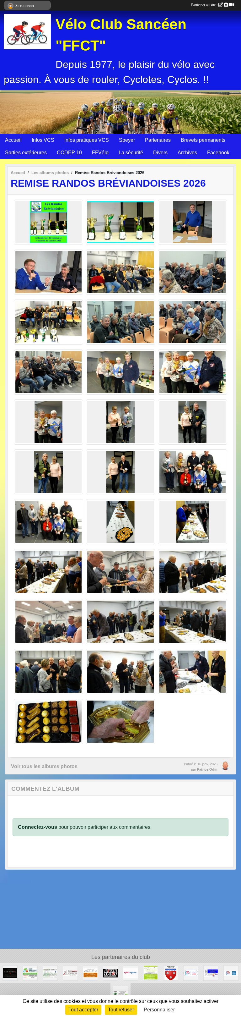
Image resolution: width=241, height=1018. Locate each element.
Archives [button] (187, 152)
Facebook (218, 152)
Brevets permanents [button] (203, 140)
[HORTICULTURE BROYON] (50, 972)
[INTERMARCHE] (70, 972)
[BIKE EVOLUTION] (150, 972)
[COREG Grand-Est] (230, 972)
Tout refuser (121, 1009)
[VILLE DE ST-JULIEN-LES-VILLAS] (170, 972)
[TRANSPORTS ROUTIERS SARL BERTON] (120, 992)
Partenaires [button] (158, 140)
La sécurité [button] (131, 152)
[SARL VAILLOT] (30, 972)
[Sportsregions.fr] (130, 972)
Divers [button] (160, 152)
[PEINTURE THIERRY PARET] (210, 972)
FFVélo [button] (100, 152)
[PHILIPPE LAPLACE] (10, 972)
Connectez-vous (37, 827)
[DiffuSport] (110, 972)
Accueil (13, 140)
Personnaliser (159, 1009)
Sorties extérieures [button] (26, 152)
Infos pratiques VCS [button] (86, 140)
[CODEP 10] (190, 972)
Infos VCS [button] (43, 140)
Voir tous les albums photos (44, 766)
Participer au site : (204, 5)
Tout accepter (83, 1009)
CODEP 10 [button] (69, 152)
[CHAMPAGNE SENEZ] (90, 972)
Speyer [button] (127, 140)
